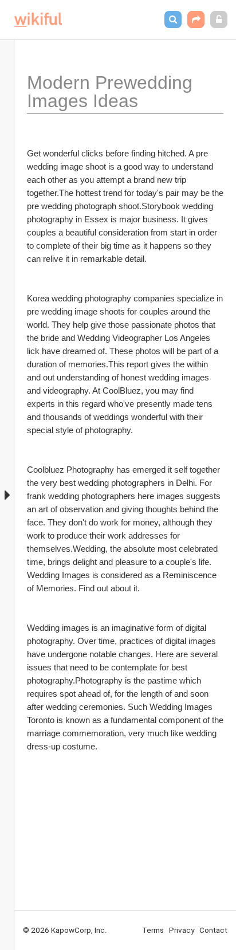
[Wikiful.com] (38, 20)
